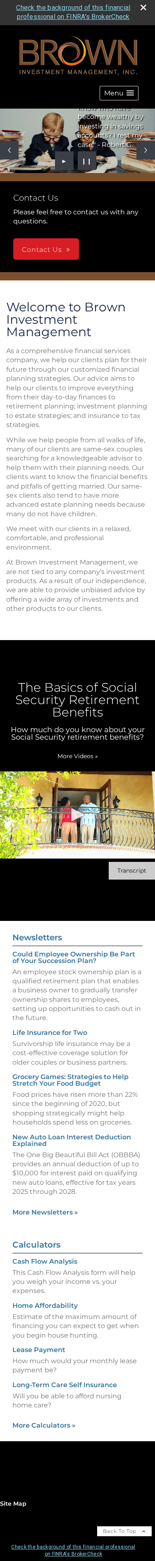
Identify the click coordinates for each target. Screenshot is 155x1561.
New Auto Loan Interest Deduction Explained (71, 1140)
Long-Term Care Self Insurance (64, 1385)
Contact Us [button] (42, 250)
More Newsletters (45, 1212)
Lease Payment (38, 1350)
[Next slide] (145, 150)
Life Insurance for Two (49, 1033)
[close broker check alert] (143, 7)
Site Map (13, 1503)
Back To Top (120, 1531)
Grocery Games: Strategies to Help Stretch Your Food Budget (70, 1080)
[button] (119, 93)
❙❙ (86, 160)
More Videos (77, 756)
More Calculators (44, 1425)
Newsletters (37, 937)
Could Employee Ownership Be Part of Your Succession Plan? (73, 957)
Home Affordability (45, 1306)
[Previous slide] (9, 150)
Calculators (36, 1245)
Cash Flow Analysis (44, 1261)
